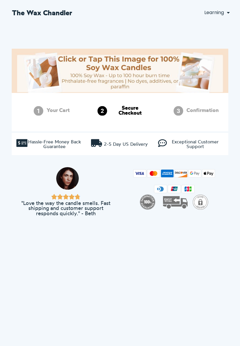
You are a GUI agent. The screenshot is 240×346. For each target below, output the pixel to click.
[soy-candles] (120, 77)
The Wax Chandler (42, 12)
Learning (214, 12)
